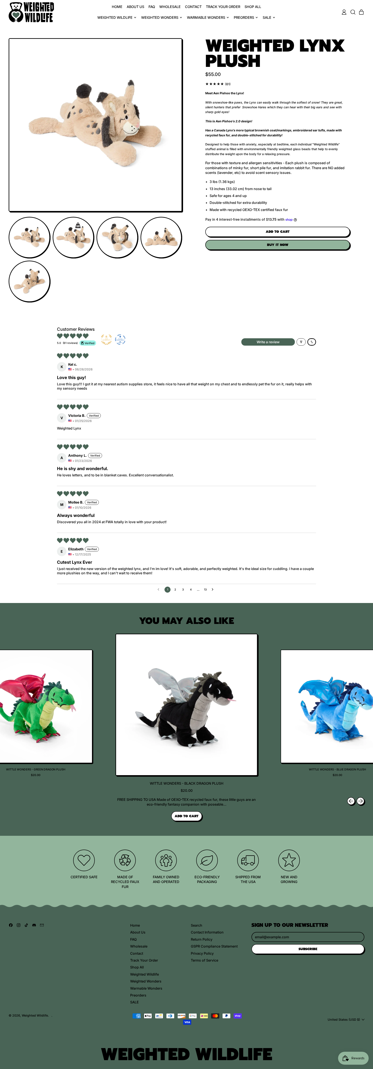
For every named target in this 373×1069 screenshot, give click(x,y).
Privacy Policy (202, 953)
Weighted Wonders (145, 981)
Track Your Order (223, 7)
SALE (134, 1002)
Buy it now (277, 244)
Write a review (268, 342)
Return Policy (201, 939)
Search (196, 925)
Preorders (138, 995)
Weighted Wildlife (144, 974)
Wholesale (170, 7)
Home (117, 7)
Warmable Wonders (146, 988)
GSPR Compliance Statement (214, 946)
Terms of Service (204, 960)
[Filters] (301, 342)
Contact (193, 7)
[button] (353, 12)
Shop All (253, 7)
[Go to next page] (213, 590)
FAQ (152, 7)
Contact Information (207, 932)
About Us (135, 7)
